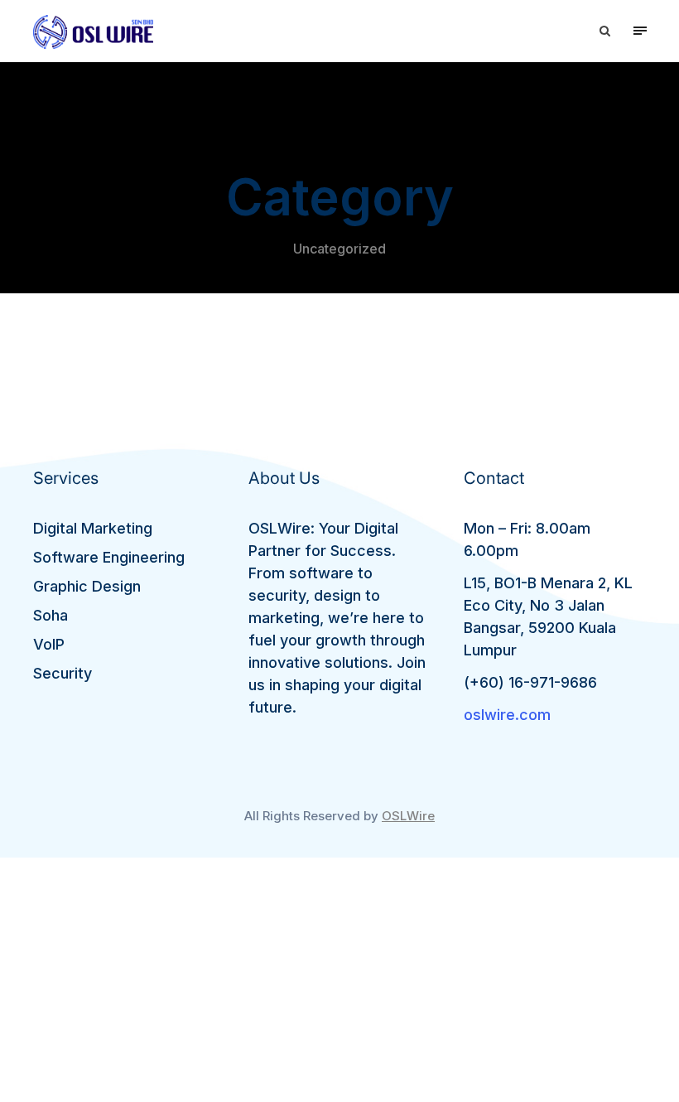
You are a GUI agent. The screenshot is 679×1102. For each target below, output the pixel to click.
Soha (50, 615)
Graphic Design (87, 586)
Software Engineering (109, 557)
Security (62, 673)
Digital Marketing (92, 528)
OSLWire (408, 816)
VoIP (49, 644)
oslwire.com (507, 714)
